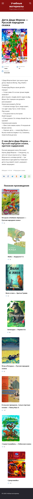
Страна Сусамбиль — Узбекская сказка (16, 444)
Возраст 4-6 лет (7, 170)
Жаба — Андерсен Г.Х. (16, 257)
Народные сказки (19, 170)
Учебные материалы (16, 5)
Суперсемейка (13, 480)
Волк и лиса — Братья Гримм (16, 293)
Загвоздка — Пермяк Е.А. (16, 330)
